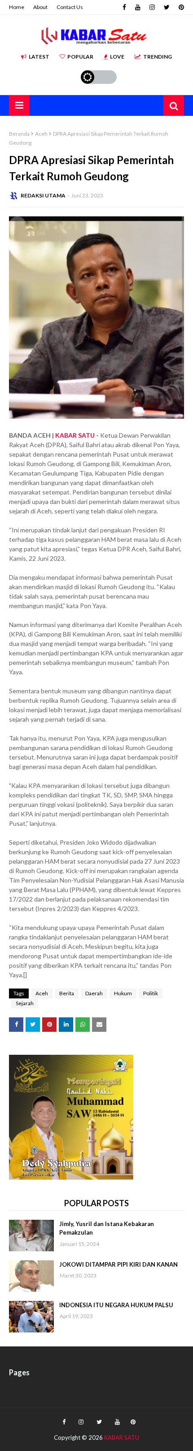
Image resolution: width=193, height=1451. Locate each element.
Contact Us (70, 7)
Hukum (123, 993)
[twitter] (167, 7)
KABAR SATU (75, 435)
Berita (66, 993)
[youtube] (138, 7)
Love (117, 56)
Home (16, 7)
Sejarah (25, 1003)
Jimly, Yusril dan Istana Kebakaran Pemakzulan (106, 1228)
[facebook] (124, 7)
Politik (150, 993)
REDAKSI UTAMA (43, 195)
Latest (39, 56)
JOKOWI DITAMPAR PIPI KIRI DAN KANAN (118, 1264)
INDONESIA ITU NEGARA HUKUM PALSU (116, 1305)
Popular (80, 56)
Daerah (94, 993)
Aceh (41, 133)
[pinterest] (180, 7)
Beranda (19, 133)
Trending (157, 56)
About (40, 7)
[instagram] (152, 7)
